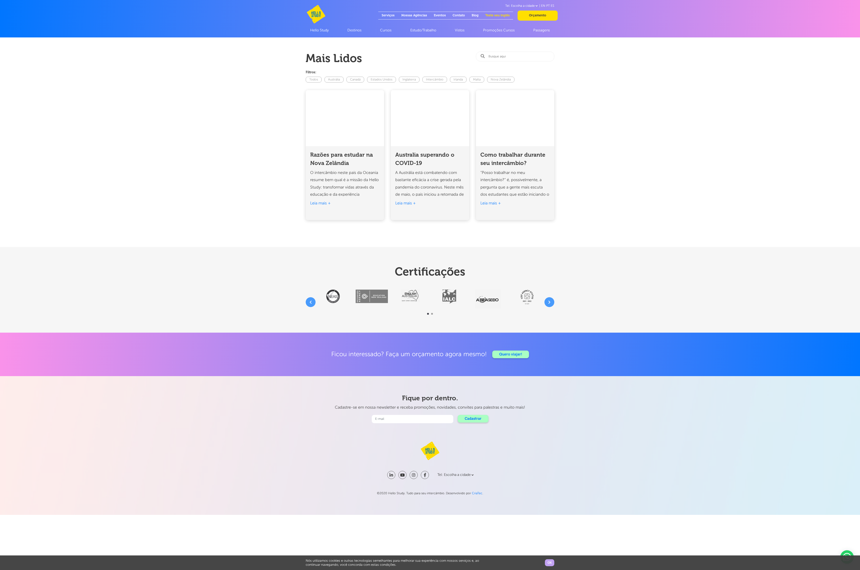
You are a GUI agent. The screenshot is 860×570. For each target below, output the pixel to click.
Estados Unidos (381, 79)
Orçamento (537, 15)
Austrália (334, 79)
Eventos (440, 15)
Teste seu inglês (497, 15)
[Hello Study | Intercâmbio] (316, 14)
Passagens (541, 30)
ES (552, 5)
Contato (459, 15)
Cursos (385, 30)
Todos (313, 79)
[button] (428, 314)
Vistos (459, 30)
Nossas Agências (414, 15)
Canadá (355, 79)
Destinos (354, 30)
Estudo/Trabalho (423, 30)
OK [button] (550, 562)
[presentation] (311, 302)
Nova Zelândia (501, 79)
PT (548, 5)
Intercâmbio (434, 79)
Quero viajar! (510, 354)
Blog (475, 15)
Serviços (388, 15)
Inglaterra (409, 79)
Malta (477, 79)
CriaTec (477, 493)
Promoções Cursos (499, 30)
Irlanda (458, 79)
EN (543, 5)
